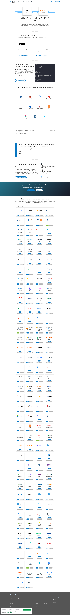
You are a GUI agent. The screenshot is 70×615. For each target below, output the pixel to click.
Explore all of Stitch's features (20, 177)
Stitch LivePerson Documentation (41, 55)
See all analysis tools (19, 135)
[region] (16, 611)
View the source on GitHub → (20, 80)
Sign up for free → (31, 190)
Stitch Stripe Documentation (22, 55)
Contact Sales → (39, 190)
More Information (27, 611)
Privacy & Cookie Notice (10, 612)
